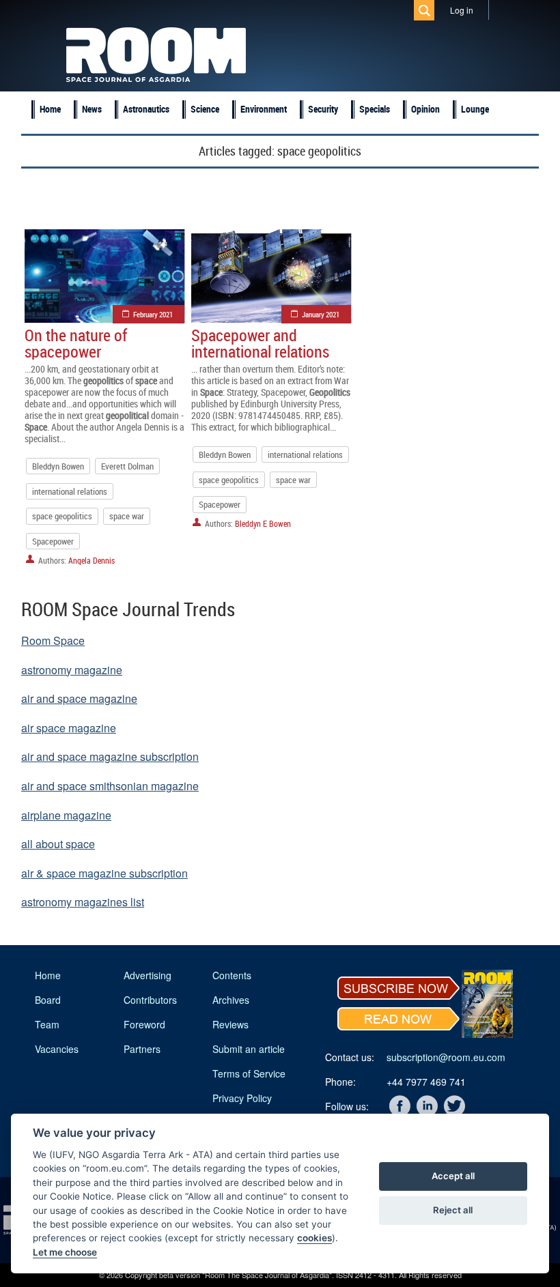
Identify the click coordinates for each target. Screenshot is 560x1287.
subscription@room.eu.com (446, 1057)
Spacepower (53, 541)
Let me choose (65, 1252)
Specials (374, 108)
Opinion (425, 108)
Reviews (230, 1024)
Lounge (475, 108)
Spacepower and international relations (260, 343)
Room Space (53, 640)
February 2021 (153, 314)
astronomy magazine (71, 670)
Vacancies (57, 1048)
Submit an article (248, 1048)
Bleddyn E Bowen (263, 523)
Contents (231, 975)
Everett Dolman (127, 466)
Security (323, 108)
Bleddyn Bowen (58, 466)
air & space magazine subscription (104, 873)
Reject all (453, 1209)
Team (47, 1024)
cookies (314, 1237)
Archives (230, 999)
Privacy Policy (242, 1098)
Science (205, 108)
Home (50, 108)
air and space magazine (79, 698)
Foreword (144, 1024)
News (92, 108)
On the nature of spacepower (76, 343)
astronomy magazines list (82, 902)
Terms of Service (248, 1073)
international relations (69, 491)
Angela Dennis (91, 560)
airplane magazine (66, 815)
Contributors (150, 999)
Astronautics (146, 108)
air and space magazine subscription (110, 756)
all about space (58, 844)
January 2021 (320, 314)
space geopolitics (62, 516)
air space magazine (68, 728)
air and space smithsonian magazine (110, 786)
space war (126, 516)
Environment (263, 108)
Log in (461, 10)
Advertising (147, 975)
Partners (142, 1048)
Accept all (453, 1175)
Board (48, 999)
